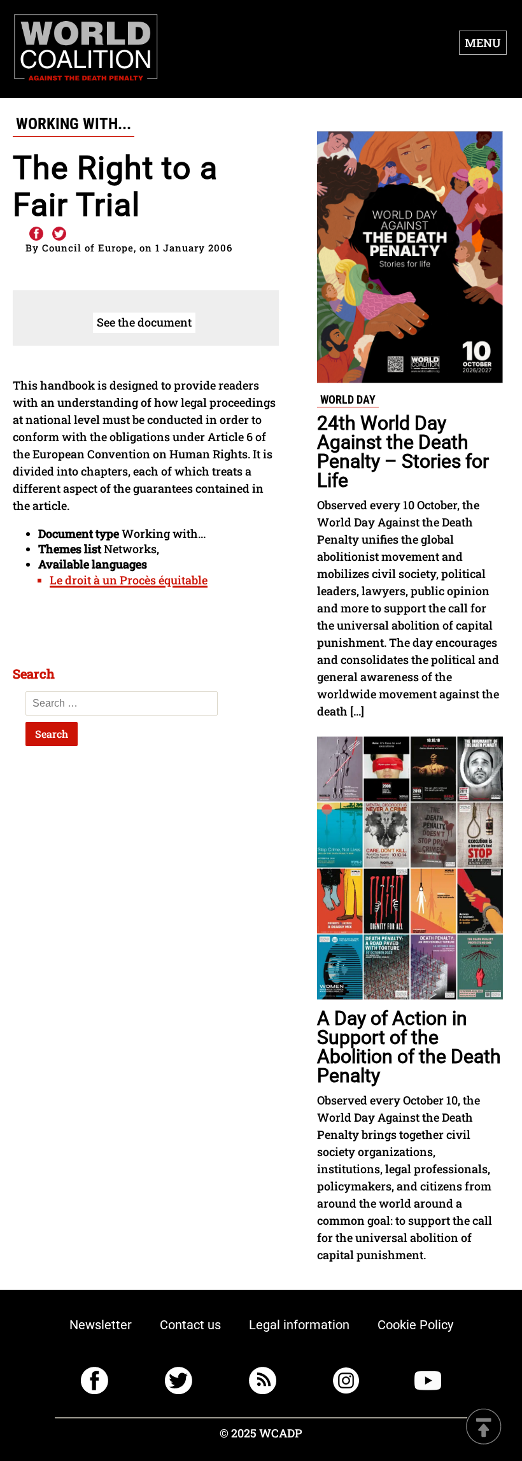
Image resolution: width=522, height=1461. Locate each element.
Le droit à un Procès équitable (129, 580)
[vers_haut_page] (484, 1427)
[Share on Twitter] (59, 234)
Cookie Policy (415, 1324)
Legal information (299, 1324)
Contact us (190, 1324)
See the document (144, 322)
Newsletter (100, 1324)
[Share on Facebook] (35, 234)
